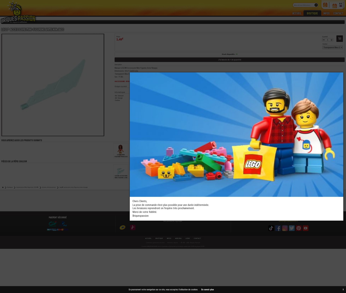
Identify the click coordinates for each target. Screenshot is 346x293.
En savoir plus (207, 289)
